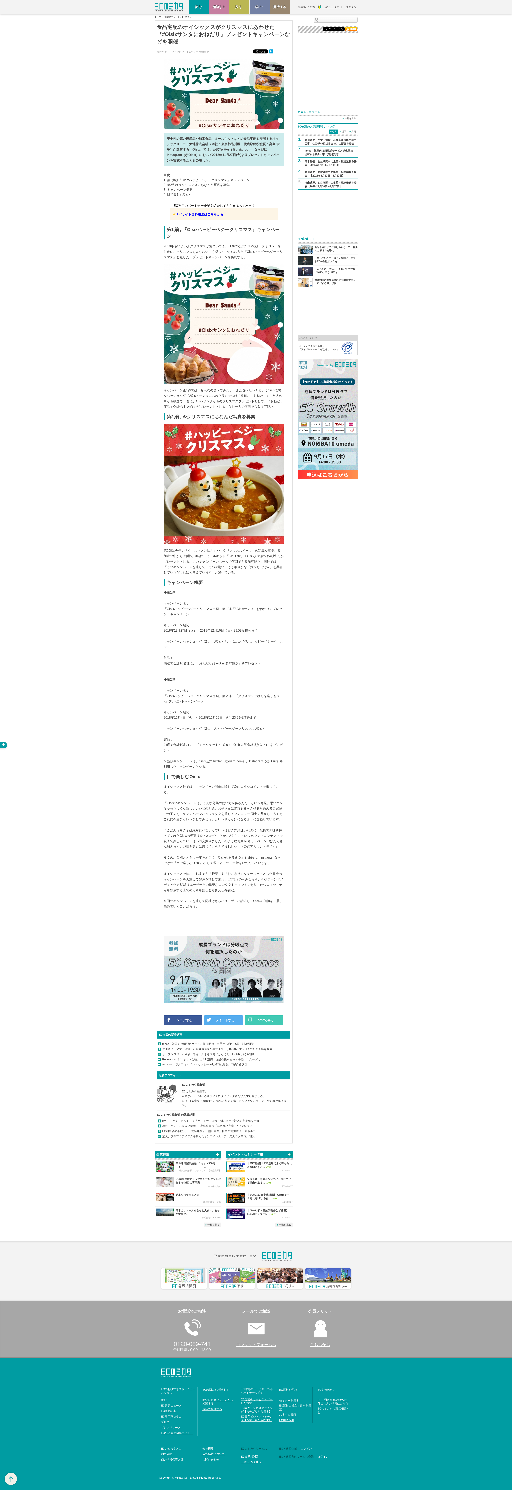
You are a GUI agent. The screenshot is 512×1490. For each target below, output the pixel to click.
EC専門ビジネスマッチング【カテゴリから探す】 (257, 1409)
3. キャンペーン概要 (178, 189)
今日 (334, 131)
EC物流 (186, 17)
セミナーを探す (289, 1400)
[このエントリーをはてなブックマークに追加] (271, 51)
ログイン (306, 1448)
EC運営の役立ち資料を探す (295, 1407)
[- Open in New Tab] (328, 345)
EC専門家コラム (171, 1416)
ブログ (165, 1422)
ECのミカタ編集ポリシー (177, 1433)
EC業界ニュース (172, 17)
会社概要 (208, 1448)
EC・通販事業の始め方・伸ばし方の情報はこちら (333, 1401)
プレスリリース (171, 1427)
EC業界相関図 (250, 1456)
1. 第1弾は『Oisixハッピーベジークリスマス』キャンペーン (207, 180)
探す (239, 7)
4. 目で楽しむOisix (177, 194)
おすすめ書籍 (287, 1414)
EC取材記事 (168, 1411)
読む (199, 7)
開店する (279, 7)
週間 (344, 131)
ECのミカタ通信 (251, 1462)
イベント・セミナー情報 (245, 1154)
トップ (158, 17)
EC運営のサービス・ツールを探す (257, 1401)
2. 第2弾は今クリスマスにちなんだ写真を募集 (197, 185)
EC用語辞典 (286, 1420)
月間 (353, 131)
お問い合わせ (210, 1459)
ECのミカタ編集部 (193, 1084)
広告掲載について (213, 1454)
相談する (219, 7)
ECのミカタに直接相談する (333, 1410)
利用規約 (166, 1454)
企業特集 (162, 1154)
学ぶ (259, 7)
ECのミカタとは (171, 1448)
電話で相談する (212, 1409)
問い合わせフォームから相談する (217, 1401)
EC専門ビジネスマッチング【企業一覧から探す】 (257, 1418)
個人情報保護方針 (172, 1459)
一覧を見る (213, 1224)
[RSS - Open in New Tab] (351, 28)
